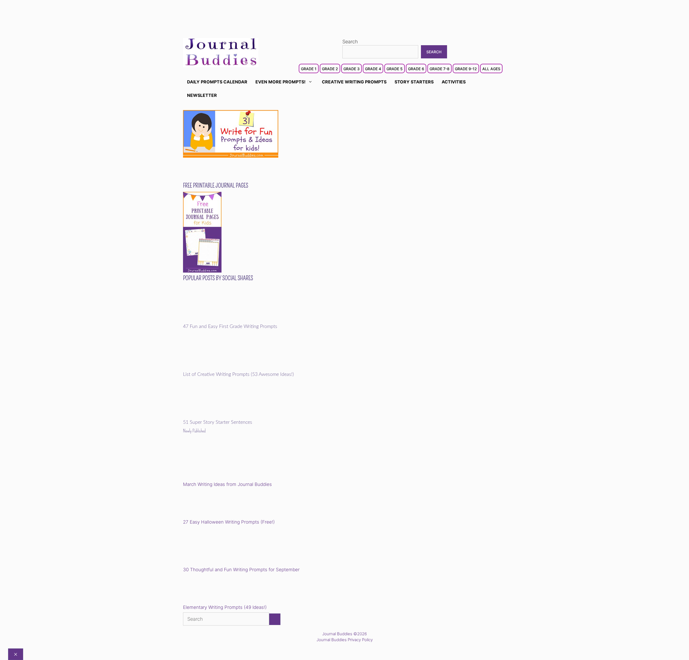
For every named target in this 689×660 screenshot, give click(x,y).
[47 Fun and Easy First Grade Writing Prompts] (220, 320)
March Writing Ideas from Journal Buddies (227, 484)
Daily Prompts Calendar (217, 81)
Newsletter (202, 95)
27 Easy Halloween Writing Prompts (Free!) (229, 522)
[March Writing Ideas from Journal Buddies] (220, 461)
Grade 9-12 (466, 68)
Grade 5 (394, 68)
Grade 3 (351, 68)
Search (350, 41)
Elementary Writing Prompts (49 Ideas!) (225, 607)
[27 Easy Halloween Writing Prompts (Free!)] (210, 504)
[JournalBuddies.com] (220, 52)
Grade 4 (373, 68)
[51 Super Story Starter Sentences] (220, 416)
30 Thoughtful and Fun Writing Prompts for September (241, 569)
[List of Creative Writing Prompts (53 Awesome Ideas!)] (220, 368)
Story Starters (414, 81)
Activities (454, 81)
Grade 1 (309, 68)
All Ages (491, 68)
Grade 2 (330, 68)
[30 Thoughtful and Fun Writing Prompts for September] (220, 547)
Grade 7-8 (439, 68)
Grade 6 (416, 68)
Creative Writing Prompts (354, 81)
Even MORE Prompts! (280, 81)
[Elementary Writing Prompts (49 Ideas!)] (210, 589)
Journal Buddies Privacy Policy (345, 639)
